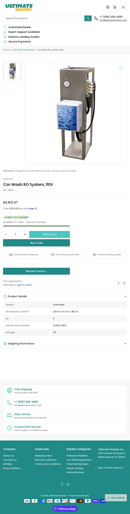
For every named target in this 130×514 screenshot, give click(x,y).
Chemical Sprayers (78, 464)
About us (8, 455)
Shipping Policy (43, 455)
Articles (7, 464)
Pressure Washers (77, 455)
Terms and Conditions (48, 464)
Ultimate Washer (57, 495)
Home (6, 49)
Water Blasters (75, 472)
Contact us (10, 459)
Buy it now (36, 243)
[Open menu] (123, 7)
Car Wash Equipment (23, 49)
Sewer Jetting (75, 468)
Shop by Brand (11, 468)
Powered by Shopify (78, 495)
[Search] (87, 18)
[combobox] (47, 18)
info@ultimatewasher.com (113, 20)
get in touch (24, 285)
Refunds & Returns (46, 459)
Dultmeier (8, 178)
